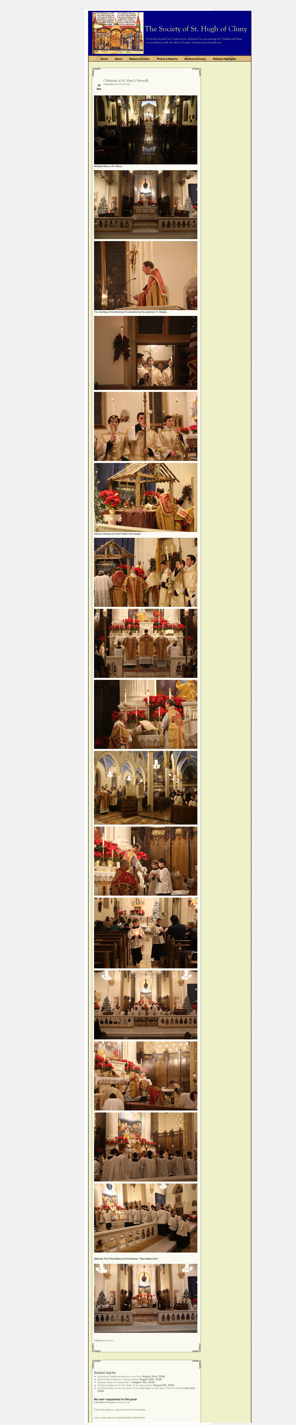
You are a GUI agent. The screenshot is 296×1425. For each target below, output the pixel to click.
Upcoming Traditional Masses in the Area (119, 1376)
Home (104, 58)
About (118, 58)
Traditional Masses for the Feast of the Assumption (124, 1385)
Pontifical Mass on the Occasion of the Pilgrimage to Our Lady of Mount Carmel (139, 1388)
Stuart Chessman (122, 84)
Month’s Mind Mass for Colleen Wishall (118, 1379)
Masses (110, 1340)
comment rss (121, 1402)
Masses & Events (139, 58)
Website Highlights (224, 58)
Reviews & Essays (195, 58)
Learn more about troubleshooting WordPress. (119, 1417)
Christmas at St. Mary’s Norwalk (126, 80)
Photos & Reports (167, 58)
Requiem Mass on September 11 (114, 1382)
